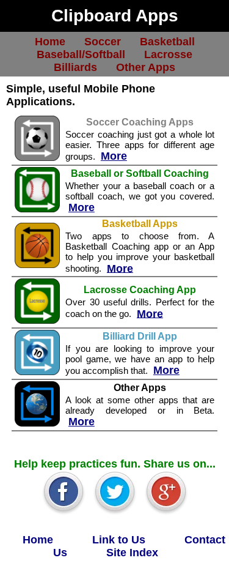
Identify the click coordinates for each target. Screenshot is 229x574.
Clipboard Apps (114, 15)
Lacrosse (168, 54)
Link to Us (118, 539)
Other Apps (145, 67)
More (114, 156)
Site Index (132, 552)
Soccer (102, 41)
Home (50, 41)
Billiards (75, 67)
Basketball (167, 41)
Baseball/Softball (81, 54)
